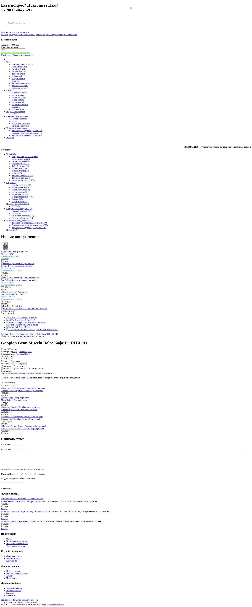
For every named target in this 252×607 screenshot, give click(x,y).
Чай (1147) (11, 154)
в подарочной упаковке (22, 64)
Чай (8, 62)
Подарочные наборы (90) (17, 204)
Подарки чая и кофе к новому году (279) (30, 225)
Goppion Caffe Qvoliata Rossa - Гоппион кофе (21, 419)
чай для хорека (18, 78)
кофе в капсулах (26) (21, 190)
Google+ (25, 600)
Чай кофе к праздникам (16, 128)
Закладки (10, 593)
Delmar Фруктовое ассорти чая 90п (16, 266)
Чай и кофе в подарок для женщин (27, 130)
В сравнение (19, 366)
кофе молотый (18, 102)
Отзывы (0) (47, 373)
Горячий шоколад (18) (21, 211)
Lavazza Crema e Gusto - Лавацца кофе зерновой (22, 428)
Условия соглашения (15, 546)
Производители (13, 571)
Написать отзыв (36, 368)
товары (4, 509)
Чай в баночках (18, 74)
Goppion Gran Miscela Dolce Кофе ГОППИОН (37, 334)
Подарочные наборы (15, 112)
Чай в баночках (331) (21, 166)
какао (14, 121)
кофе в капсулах (19, 97)
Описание (5, 373)
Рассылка (10, 595)
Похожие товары (33, 373)
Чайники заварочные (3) (22, 175)
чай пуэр (15, 81)
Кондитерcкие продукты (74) (19, 209)
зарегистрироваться (20, 32)
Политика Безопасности (17, 543)
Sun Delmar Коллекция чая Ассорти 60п (19, 280)
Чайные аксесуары (20, 85)
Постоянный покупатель (31, 35)
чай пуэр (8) (17, 173)
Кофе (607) (11, 182)
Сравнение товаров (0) (23, 55)
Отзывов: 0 (20, 368)
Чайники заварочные (21, 83)
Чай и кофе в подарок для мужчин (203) (29, 227)
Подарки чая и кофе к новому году (27, 133)
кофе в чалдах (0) (19, 192)
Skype (18, 600)
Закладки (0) (14, 35)
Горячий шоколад (19, 119)
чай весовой (17, 76)
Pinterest (4, 600)
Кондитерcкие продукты (17, 116)
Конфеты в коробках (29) (23, 216)
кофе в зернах (18, 95)
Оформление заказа (68, 35)
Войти (4, 32)
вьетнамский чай (19, 67)
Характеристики (18, 373)
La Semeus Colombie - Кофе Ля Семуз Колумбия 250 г (25, 511)
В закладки (7, 366)
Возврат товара (13, 558)
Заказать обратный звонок (15, 52)
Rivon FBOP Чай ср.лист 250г (14, 252)
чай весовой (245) (19, 168)
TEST (14, 114)
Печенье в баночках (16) (22, 218)
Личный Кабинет (14, 588)
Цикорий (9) (17, 199)
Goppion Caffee (23, 354)
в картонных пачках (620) (23, 180)
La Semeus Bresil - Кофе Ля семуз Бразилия (20, 521)
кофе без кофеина (19, 93)
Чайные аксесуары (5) (21, 178)
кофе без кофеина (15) (21, 185)
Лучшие (4, 506)
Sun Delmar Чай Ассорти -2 (13, 294)
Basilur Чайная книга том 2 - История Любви (21, 501)
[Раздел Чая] (131, 9)
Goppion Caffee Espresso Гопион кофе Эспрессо (22, 391)
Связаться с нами (14, 556)
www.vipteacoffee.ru (55, 605)
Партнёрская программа (17, 573)
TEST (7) (16, 206)
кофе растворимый (20, 104)
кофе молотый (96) (20, 194)
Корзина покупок (51, 35)
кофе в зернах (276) (20, 187)
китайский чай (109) (21, 161)
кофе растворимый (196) (22, 197)
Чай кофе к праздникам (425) (19, 220)
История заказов (13, 591)
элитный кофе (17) (20, 201)
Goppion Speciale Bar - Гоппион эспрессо (19, 409)
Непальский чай (19, 71)
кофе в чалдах (18, 100)
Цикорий (16, 107)
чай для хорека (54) (20, 171)
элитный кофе (18, 109)
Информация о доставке (17, 541)
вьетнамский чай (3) (21, 159)
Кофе (8, 90)
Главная (4, 35)
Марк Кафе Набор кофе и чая (14, 400)
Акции (9, 576)
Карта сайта (11, 561)
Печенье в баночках (20, 126)
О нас (8, 539)
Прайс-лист (6, 55)
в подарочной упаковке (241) (25, 156)
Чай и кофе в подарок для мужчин (27, 135)
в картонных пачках (21, 88)
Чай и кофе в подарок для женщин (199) (29, 223)
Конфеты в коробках (21, 123)
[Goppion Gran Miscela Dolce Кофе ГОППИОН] (22, 336)
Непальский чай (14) (21, 164)
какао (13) (16, 213)
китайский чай (18, 69)
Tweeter (12, 600)
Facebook (34, 600)
